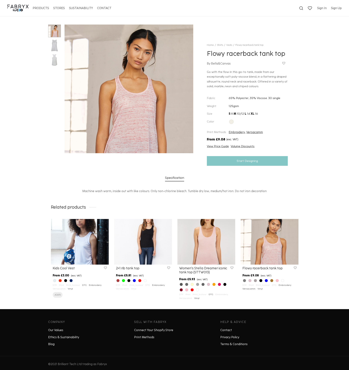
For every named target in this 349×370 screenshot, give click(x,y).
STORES (59, 8)
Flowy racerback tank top (262, 268)
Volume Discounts (242, 146)
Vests (229, 45)
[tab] (174, 177)
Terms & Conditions (234, 344)
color (210, 121)
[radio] (231, 121)
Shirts (220, 45)
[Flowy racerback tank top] (269, 242)
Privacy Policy (229, 337)
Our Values (55, 330)
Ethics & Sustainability (63, 337)
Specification (174, 178)
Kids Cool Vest (64, 268)
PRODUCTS (41, 8)
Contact (226, 330)
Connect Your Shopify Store (153, 330)
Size (209, 113)
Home (210, 45)
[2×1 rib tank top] (143, 242)
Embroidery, (237, 132)
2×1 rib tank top (127, 268)
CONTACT (104, 8)
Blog (51, 344)
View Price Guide (218, 146)
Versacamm (254, 132)
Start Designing (247, 161)
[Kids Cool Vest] (80, 242)
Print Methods (144, 337)
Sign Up (336, 8)
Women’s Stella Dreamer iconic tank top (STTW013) (203, 270)
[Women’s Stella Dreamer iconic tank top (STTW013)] (206, 242)
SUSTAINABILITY (81, 8)
